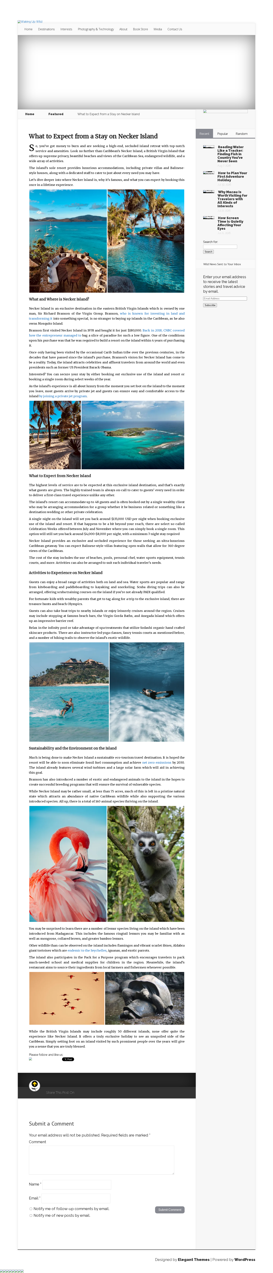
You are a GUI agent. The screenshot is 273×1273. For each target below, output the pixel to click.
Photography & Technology (96, 29)
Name (35, 1184)
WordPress (244, 1259)
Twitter (95, 1093)
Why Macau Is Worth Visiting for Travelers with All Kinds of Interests (232, 199)
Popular (222, 134)
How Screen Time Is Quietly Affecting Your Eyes (230, 223)
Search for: (210, 242)
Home (28, 29)
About (123, 29)
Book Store (140, 29)
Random (242, 134)
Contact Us (175, 29)
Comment (37, 1142)
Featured (56, 114)
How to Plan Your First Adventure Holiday (232, 176)
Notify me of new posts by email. (62, 1215)
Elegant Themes (194, 1259)
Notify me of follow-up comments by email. (71, 1209)
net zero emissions (157, 762)
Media (158, 29)
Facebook (88, 1093)
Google (81, 1093)
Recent (204, 134)
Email (34, 1198)
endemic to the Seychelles (87, 950)
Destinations (46, 29)
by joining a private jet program (63, 396)
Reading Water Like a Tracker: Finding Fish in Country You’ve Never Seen (230, 154)
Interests (66, 29)
